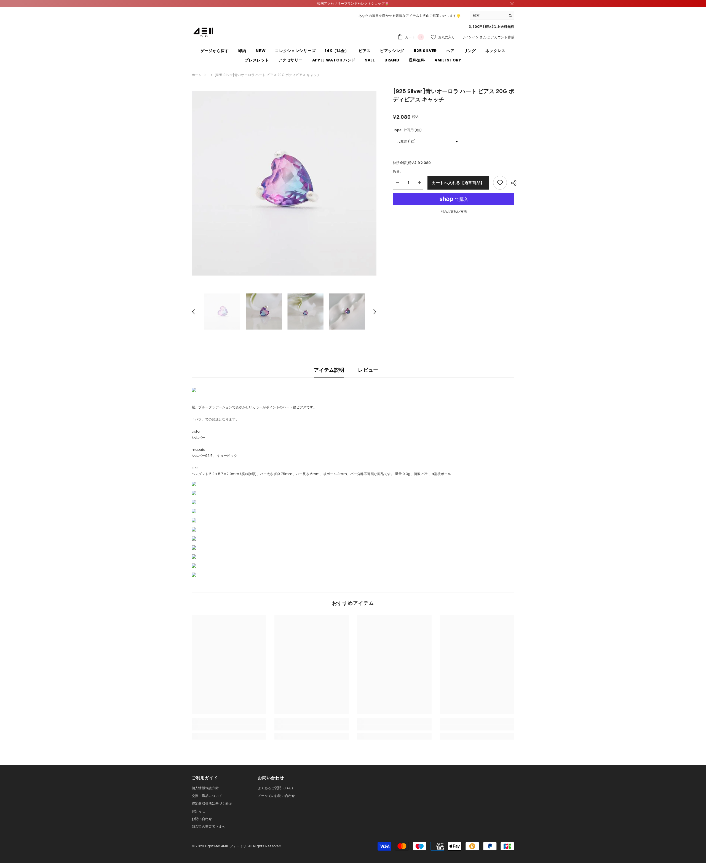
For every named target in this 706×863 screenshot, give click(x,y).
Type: (407, 130)
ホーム (197, 74)
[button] (193, 312)
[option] (284, 183)
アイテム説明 (329, 369)
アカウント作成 (502, 37)
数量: (397, 171)
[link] (229, 727)
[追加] (500, 183)
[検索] (492, 15)
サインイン (470, 37)
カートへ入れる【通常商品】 (458, 182)
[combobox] (488, 15)
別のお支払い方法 (453, 211)
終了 (512, 3)
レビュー (368, 369)
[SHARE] (512, 183)
